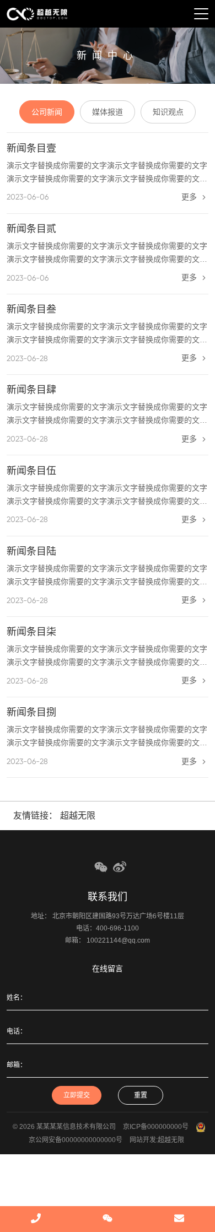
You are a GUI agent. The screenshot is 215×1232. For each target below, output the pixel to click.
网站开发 (143, 1140)
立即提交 (76, 1095)
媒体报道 (107, 111)
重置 (140, 1095)
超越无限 (77, 815)
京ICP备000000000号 (156, 1127)
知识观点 (168, 111)
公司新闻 (46, 111)
